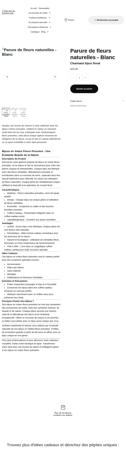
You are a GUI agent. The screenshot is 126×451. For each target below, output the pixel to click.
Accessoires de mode (38, 13)
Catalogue (35, 32)
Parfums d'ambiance (38, 18)
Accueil (34, 8)
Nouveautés (44, 8)
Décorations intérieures (38, 27)
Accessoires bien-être (37, 22)
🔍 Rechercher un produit (106, 20)
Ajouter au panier (84, 89)
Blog (43, 32)
